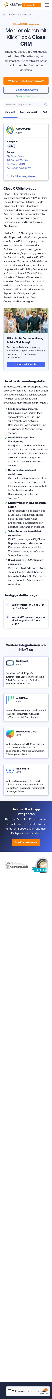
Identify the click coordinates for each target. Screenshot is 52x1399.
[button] (45, 104)
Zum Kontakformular (26, 842)
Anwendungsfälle (29, 112)
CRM (11, 146)
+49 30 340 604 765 (26, 90)
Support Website (19, 160)
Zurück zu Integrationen (23, 176)
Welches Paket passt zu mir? (26, 81)
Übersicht (10, 112)
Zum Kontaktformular (26, 364)
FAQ (45, 112)
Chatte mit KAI (18, 164)
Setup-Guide (17, 156)
